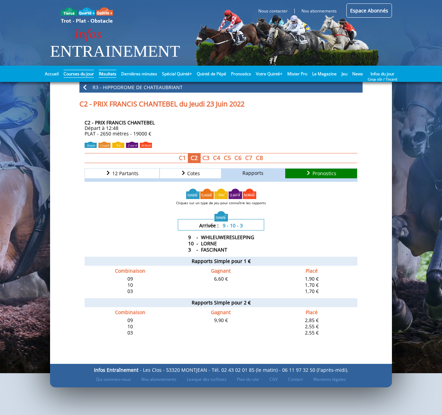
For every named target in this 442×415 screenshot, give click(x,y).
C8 (259, 158)
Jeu (344, 73)
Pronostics (241, 73)
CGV (273, 379)
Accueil (52, 73)
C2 (194, 158)
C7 (248, 158)
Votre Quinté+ (269, 73)
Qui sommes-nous (113, 379)
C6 (238, 158)
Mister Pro (297, 73)
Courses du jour (79, 73)
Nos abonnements (158, 379)
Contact (295, 379)
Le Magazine (324, 73)
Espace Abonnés (369, 10)
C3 (206, 158)
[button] (221, 87)
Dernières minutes (139, 73)
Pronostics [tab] (323, 173)
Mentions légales (329, 379)
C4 (216, 158)
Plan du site (248, 379)
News (357, 73)
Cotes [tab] (193, 173)
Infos (88, 33)
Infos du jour (382, 73)
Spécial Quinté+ (177, 73)
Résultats (107, 73)
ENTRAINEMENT (115, 51)
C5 (227, 158)
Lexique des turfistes (207, 379)
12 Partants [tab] (124, 173)
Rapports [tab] (252, 173)
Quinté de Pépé (211, 73)
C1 (182, 158)
